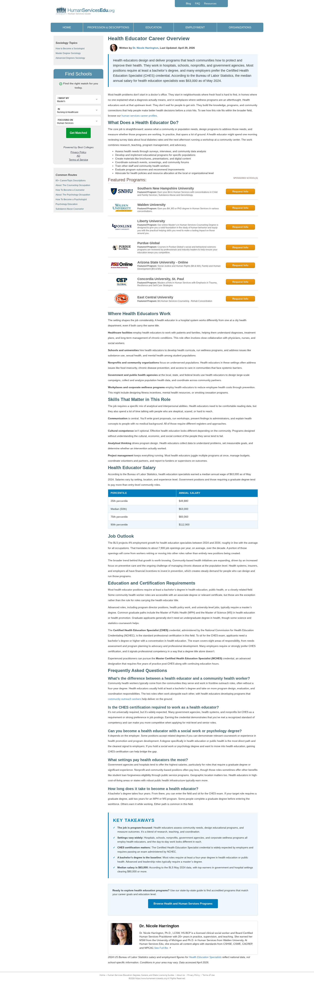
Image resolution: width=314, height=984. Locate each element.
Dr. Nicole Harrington (145, 47)
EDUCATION (154, 27)
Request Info (240, 191)
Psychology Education (67, 204)
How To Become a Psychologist (71, 199)
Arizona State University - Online (162, 262)
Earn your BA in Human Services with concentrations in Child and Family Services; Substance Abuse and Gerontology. (177, 193)
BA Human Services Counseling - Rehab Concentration (185, 301)
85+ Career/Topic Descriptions (71, 180)
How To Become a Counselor (70, 190)
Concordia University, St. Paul (160, 279)
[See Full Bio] (170, 948)
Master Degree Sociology (68, 53)
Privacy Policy (193, 975)
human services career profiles (139, 115)
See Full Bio (161, 947)
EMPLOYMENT (195, 27)
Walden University (151, 205)
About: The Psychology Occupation (73, 194)
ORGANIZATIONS (240, 27)
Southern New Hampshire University (165, 188)
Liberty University (151, 221)
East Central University (155, 297)
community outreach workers (124, 698)
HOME (67, 27)
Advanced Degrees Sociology (70, 58)
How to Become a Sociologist (70, 48)
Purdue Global (148, 243)
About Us (181, 975)
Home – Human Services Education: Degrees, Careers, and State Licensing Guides (137, 975)
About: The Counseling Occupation (73, 185)
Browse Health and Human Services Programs (183, 903)
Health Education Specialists (205, 957)
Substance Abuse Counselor (70, 209)
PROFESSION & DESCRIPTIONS (108, 27)
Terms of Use (208, 975)
